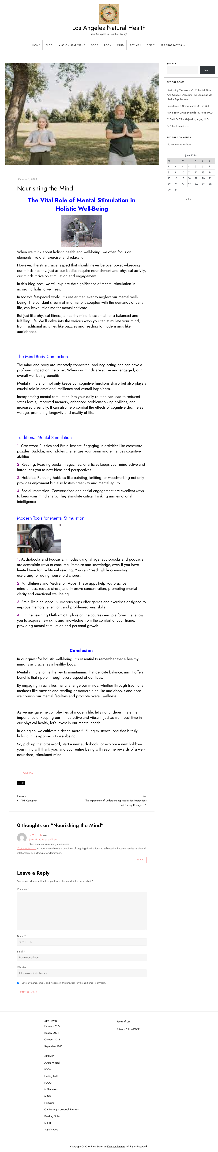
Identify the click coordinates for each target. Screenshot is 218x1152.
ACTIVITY (135, 45)
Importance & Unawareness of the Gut (188, 106)
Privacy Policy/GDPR (128, 1029)
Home (36, 45)
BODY (107, 45)
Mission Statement (72, 45)
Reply (140, 859)
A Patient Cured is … (178, 126)
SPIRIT (151, 45)
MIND (120, 45)
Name (21, 936)
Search (172, 63)
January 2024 (51, 1033)
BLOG (49, 45)
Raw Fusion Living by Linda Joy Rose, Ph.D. (190, 112)
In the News (50, 1089)
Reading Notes (171, 45)
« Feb (189, 199)
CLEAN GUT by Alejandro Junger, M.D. (188, 119)
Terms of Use (123, 1021)
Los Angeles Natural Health (109, 27)
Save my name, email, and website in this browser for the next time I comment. (64, 983)
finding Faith (51, 1076)
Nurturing (49, 1103)
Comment (23, 889)
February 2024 (52, 1026)
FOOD (94, 45)
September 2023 (53, 1046)
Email (21, 951)
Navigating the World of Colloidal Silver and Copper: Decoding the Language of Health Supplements (189, 95)
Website (21, 967)
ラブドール (35, 835)
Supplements (51, 1129)
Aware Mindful (52, 1063)
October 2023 (52, 1039)
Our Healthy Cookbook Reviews (61, 1109)
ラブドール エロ (26, 848)
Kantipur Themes (116, 1146)
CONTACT (28, 773)
